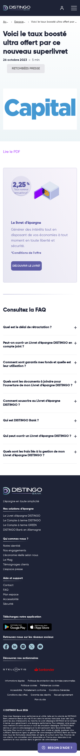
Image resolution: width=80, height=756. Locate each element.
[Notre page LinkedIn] (16, 648)
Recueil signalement (63, 695)
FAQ (5, 590)
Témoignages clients (16, 564)
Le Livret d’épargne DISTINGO (21, 515)
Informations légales (15, 681)
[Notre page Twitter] (33, 648)
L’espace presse (13, 569)
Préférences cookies (49, 685)
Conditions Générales (59, 690)
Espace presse (20, 21)
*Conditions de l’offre (26, 253)
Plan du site (40, 699)
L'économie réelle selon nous (20, 555)
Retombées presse (26, 68)
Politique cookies (29, 685)
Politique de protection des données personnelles (51, 681)
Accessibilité (10, 599)
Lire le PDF (11, 152)
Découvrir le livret (26, 266)
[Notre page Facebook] (7, 648)
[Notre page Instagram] (24, 648)
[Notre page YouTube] (41, 648)
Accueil (6, 21)
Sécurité (8, 604)
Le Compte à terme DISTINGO (22, 520)
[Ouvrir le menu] (72, 8)
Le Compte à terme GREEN (20, 525)
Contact (8, 585)
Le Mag (7, 560)
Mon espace (10, 594)
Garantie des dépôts (41, 695)
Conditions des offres (17, 695)
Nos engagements (14, 550)
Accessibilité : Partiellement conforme (28, 690)
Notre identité (11, 545)
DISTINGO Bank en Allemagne (22, 529)
